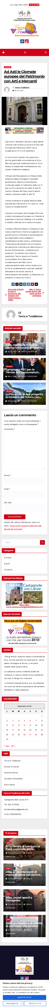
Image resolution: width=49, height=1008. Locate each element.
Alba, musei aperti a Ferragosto (19, 899)
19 (24, 730)
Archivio (8, 67)
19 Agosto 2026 (15, 879)
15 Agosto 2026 (15, 904)
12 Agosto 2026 (15, 930)
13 (30, 725)
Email (7, 489)
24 (13, 734)
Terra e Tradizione (22, 88)
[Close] (46, 981)
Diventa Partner (11, 773)
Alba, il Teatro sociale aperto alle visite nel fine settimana (33, 293)
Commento (9, 429)
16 (7, 730)
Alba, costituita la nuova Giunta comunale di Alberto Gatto (24, 347)
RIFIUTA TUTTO (35, 1003)
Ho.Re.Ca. (8, 570)
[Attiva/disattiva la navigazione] (25, 52)
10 (13, 725)
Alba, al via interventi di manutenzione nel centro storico (23, 874)
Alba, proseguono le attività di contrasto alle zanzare (24, 925)
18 (19, 730)
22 (42, 730)
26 (24, 734)
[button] (46, 52)
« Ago (6, 746)
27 (30, 734)
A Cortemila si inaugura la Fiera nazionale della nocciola (23, 849)
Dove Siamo (9, 785)
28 (36, 734)
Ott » (13, 746)
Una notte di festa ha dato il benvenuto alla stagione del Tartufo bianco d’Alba (15, 295)
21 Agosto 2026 (15, 853)
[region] (24, 994)
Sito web (8, 502)
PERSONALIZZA (12, 1003)
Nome (7, 475)
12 (24, 725)
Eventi (6, 564)
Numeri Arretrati (11, 767)
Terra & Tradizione (12, 761)
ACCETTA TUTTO (24, 997)
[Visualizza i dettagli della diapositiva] (24, 130)
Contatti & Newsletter (13, 779)
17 (13, 730)
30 (7, 739)
